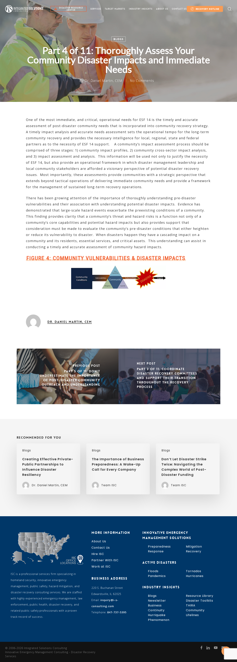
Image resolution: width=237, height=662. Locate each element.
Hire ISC (97, 554)
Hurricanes (194, 576)
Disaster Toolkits (199, 600)
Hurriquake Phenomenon (158, 617)
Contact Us (100, 547)
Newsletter (157, 600)
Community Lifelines (195, 612)
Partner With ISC (104, 560)
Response (156, 551)
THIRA (190, 605)
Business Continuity (156, 607)
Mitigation (194, 546)
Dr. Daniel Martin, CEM (103, 80)
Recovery (193, 551)
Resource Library (199, 596)
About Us (98, 541)
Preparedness (159, 546)
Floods (153, 571)
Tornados (193, 571)
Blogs (118, 39)
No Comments (142, 80)
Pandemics (157, 576)
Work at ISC (101, 566)
